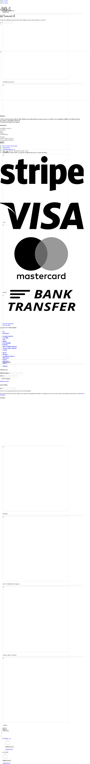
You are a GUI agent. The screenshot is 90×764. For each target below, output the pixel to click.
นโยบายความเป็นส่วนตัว (8, 323)
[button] (7, 738)
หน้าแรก (5, 352)
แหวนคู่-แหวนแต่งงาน (8, 336)
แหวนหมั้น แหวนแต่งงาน (5, 128)
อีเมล (1, 388)
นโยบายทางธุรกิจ (6, 325)
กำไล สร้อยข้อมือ (4, 134)
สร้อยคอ (2, 133)
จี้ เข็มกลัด (2, 137)
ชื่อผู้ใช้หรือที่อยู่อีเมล (5, 373)
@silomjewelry (6, 147)
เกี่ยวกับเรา (5, 354)
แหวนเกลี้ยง (2, 130)
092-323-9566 (6, 146)
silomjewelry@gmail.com (9, 149)
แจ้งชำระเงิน (6, 730)
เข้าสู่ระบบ (8, 378)
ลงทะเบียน (3, 397)
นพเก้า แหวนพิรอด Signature (7, 138)
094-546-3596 (13, 146)
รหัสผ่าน (2, 376)
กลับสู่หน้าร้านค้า (9, 749)
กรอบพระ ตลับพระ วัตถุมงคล (6, 140)
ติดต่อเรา (5, 729)
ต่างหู (1, 131)
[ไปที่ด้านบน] (0, 329)
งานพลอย (2, 141)
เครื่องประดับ (6, 358)
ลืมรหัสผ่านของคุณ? (4, 381)
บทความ (5, 728)
